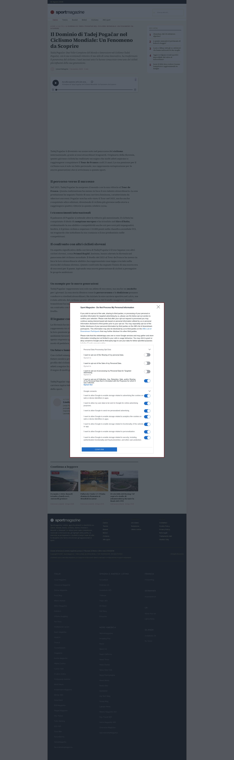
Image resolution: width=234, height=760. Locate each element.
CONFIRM (99, 449)
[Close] (159, 307)
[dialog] (117, 380)
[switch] (147, 354)
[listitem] (117, 349)
